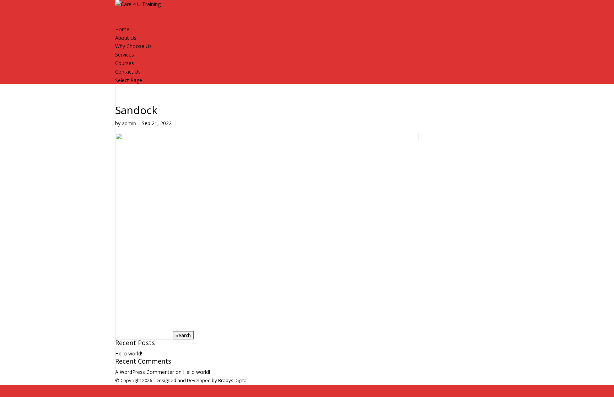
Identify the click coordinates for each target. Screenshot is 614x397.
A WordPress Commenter (144, 372)
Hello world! (128, 353)
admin (129, 123)
